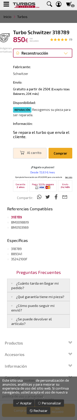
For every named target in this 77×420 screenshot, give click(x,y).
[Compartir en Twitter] (48, 196)
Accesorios (14, 354)
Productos (14, 343)
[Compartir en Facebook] (56, 196)
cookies (29, 380)
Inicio (7, 17)
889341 (16, 254)
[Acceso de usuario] (59, 5)
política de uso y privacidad (22, 396)
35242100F (19, 259)
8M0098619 (20, 222)
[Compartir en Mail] (65, 196)
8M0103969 (20, 227)
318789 (16, 249)
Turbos (22, 17)
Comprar (60, 153)
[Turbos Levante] (26, 5)
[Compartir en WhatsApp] (39, 196)
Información (16, 366)
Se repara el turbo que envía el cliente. (41, 134)
